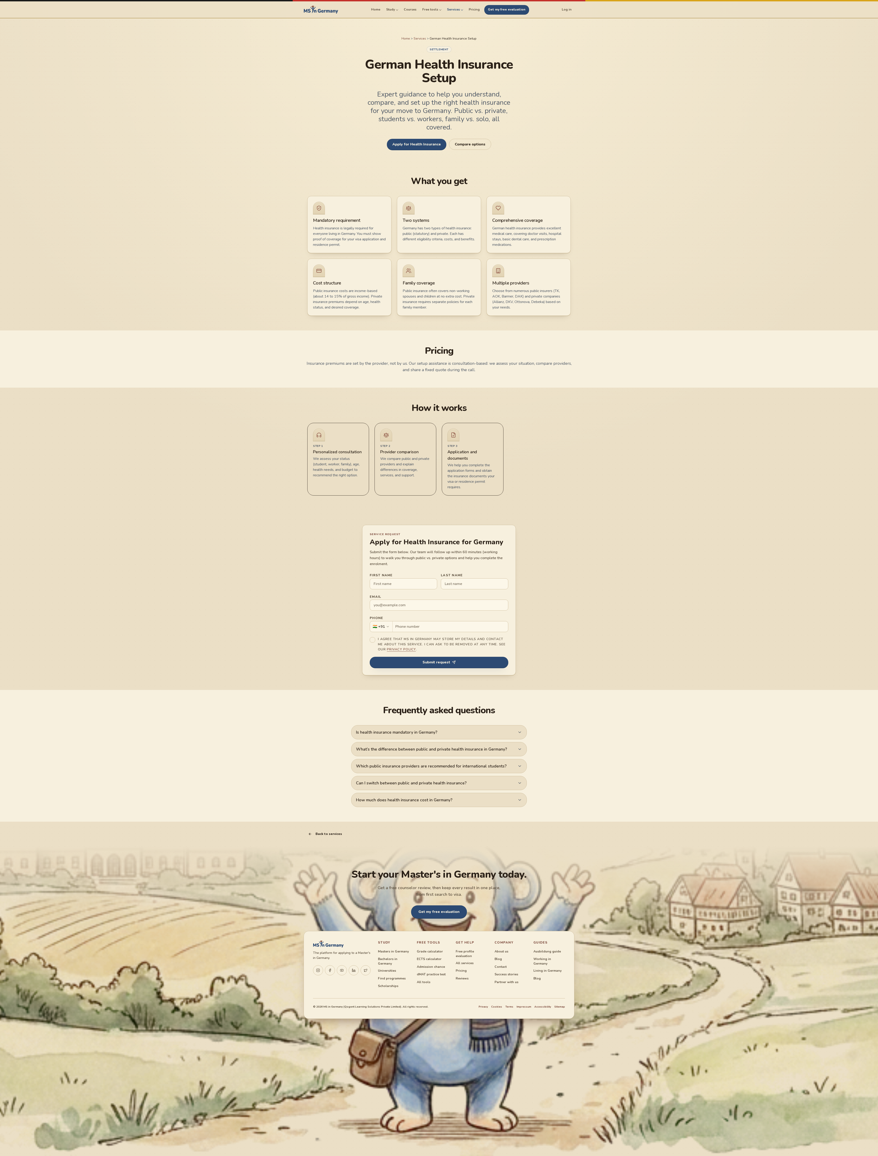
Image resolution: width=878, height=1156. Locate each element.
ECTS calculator (429, 959)
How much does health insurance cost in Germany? (404, 800)
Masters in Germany (393, 951)
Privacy (483, 1006)
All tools (423, 982)
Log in (567, 9)
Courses (410, 9)
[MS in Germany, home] (321, 9)
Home (375, 9)
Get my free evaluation (506, 9)
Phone (376, 618)
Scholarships (388, 986)
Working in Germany (542, 961)
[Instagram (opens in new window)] (318, 970)
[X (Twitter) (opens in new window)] (366, 970)
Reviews (462, 978)
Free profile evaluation (465, 953)
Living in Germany (547, 970)
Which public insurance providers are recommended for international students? (431, 766)
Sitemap (559, 1006)
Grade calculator (430, 951)
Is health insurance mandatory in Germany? (396, 732)
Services (453, 9)
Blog (498, 959)
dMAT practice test (431, 974)
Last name (452, 575)
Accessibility (542, 1006)
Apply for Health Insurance (416, 144)
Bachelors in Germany (387, 961)
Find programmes (392, 978)
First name (381, 575)
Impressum (524, 1006)
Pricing (474, 9)
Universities (387, 970)
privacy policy (401, 649)
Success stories (506, 974)
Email (375, 597)
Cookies (496, 1006)
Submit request (436, 662)
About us (501, 951)
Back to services (329, 834)
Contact (501, 967)
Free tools (430, 9)
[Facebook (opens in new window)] (330, 970)
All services (465, 963)
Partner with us (506, 982)
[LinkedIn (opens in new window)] (354, 970)
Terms (509, 1006)
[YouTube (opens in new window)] (342, 970)
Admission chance (431, 967)
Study (390, 9)
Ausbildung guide (547, 951)
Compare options (470, 144)
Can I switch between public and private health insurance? (411, 783)
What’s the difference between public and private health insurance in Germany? (431, 749)
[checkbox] (372, 640)
